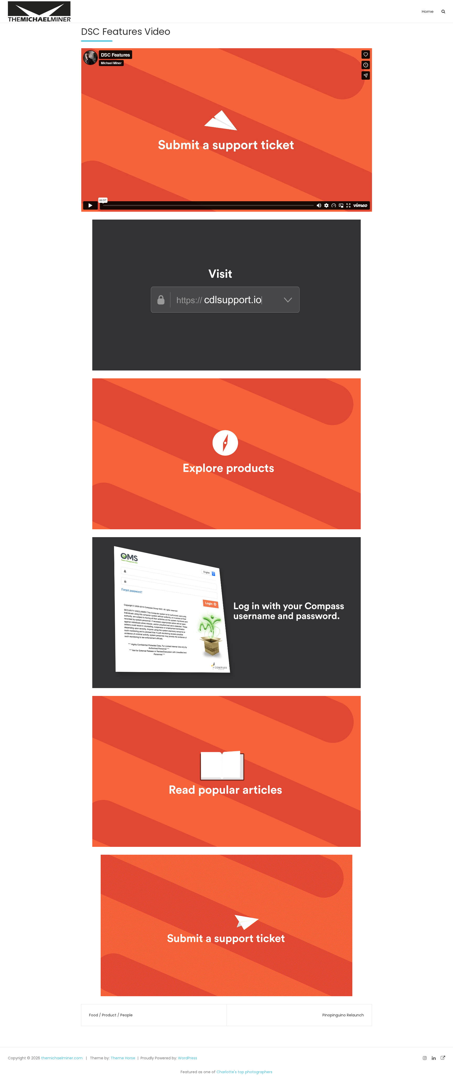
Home (428, 11)
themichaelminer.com (62, 1058)
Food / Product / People (111, 1015)
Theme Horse (123, 1058)
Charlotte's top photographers (244, 1072)
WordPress (187, 1058)
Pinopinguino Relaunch (343, 1015)
